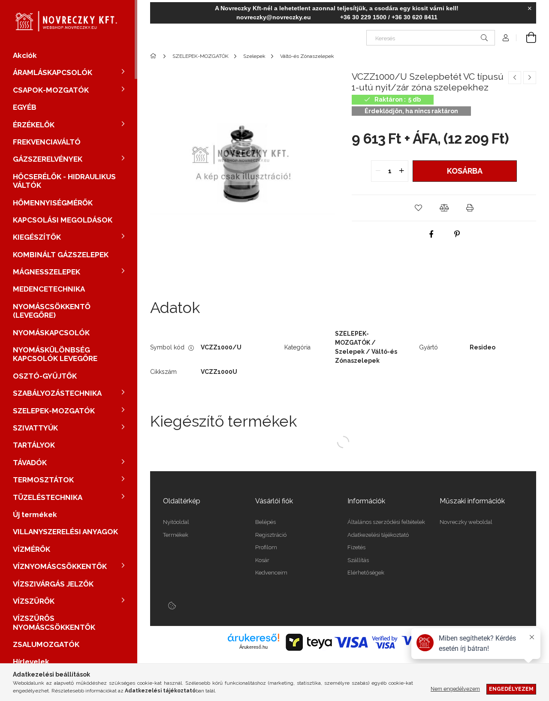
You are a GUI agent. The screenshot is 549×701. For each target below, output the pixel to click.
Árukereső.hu (253, 647)
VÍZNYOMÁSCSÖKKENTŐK (60, 566)
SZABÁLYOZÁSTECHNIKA (57, 393)
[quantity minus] (377, 171)
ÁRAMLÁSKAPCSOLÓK (52, 72)
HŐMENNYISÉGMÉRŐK (53, 203)
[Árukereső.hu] (253, 637)
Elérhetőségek (365, 572)
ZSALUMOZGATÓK (46, 644)
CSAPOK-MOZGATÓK (51, 90)
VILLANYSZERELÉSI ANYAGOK (65, 531)
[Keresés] (484, 37)
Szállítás (358, 560)
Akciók (25, 55)
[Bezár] (529, 8)
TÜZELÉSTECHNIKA (47, 497)
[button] (418, 208)
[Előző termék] (514, 77)
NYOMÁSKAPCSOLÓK (51, 332)
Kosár (262, 560)
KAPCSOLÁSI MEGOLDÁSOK (62, 220)
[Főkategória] (154, 56)
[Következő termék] (529, 77)
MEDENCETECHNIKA (49, 289)
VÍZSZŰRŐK (33, 601)
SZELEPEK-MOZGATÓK (54, 410)
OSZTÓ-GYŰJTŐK (45, 376)
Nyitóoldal (176, 522)
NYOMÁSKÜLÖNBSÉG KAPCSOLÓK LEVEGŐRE (55, 354)
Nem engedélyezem (455, 689)
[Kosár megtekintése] (526, 37)
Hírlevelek (31, 661)
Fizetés (356, 547)
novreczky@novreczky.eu (273, 17)
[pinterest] (456, 234)
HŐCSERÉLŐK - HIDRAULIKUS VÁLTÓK (64, 181)
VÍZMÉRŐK (31, 549)
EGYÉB (24, 107)
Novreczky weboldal (466, 522)
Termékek (175, 535)
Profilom (266, 547)
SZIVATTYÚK (35, 428)
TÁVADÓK (30, 462)
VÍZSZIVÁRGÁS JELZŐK (53, 584)
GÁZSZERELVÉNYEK (47, 159)
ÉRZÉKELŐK (33, 124)
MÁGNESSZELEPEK (46, 272)
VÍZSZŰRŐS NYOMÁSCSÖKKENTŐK (54, 622)
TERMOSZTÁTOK (43, 479)
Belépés (265, 522)
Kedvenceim (271, 572)
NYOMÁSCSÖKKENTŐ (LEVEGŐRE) (51, 310)
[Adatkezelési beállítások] (172, 606)
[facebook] (431, 234)
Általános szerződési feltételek (386, 522)
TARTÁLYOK (34, 445)
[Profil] (505, 37)
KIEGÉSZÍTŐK (37, 237)
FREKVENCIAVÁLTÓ (47, 142)
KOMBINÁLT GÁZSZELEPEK (61, 254)
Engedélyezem (511, 689)
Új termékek (35, 514)
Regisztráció (271, 535)
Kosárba (465, 170)
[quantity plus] (401, 171)
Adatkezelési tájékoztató (378, 535)
